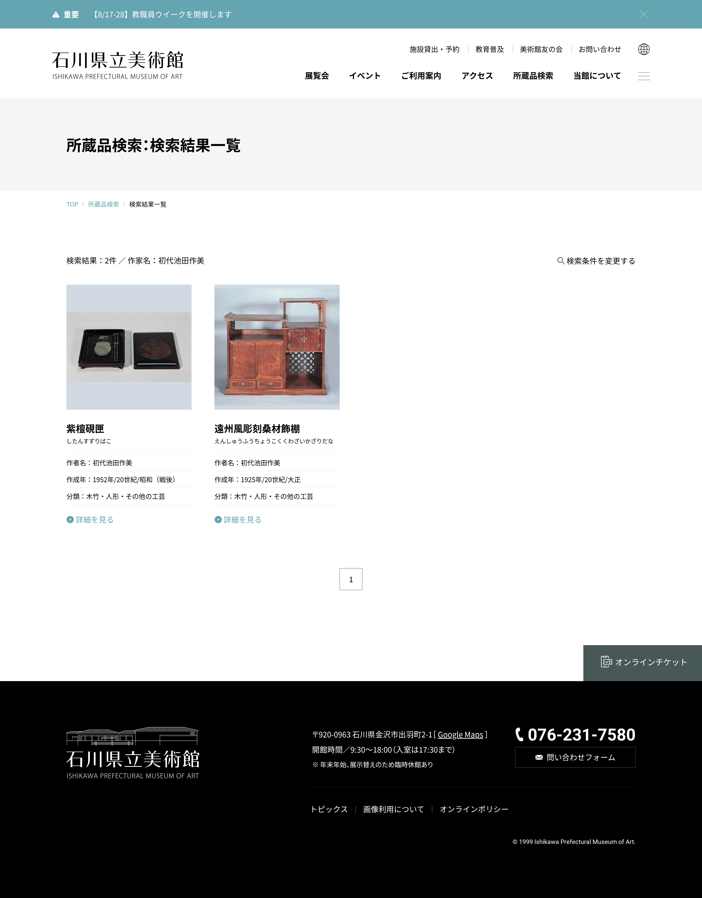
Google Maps (460, 734)
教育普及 (489, 49)
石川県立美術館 (117, 65)
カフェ (282, 251)
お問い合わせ (600, 49)
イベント (365, 75)
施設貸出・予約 (435, 49)
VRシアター (290, 222)
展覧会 (317, 75)
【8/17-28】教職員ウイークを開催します (161, 14)
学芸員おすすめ (504, 227)
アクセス (477, 75)
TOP (72, 204)
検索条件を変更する (601, 261)
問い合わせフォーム (581, 756)
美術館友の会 (541, 49)
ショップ (285, 236)
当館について (597, 75)
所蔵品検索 (533, 75)
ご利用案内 (421, 75)
